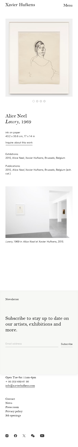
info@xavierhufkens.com (20, 386)
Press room (12, 407)
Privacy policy (13, 411)
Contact (10, 399)
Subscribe (67, 344)
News (8, 403)
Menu (68, 6)
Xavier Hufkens (20, 4)
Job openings (13, 415)
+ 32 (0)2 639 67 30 (17, 381)
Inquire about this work (19, 142)
